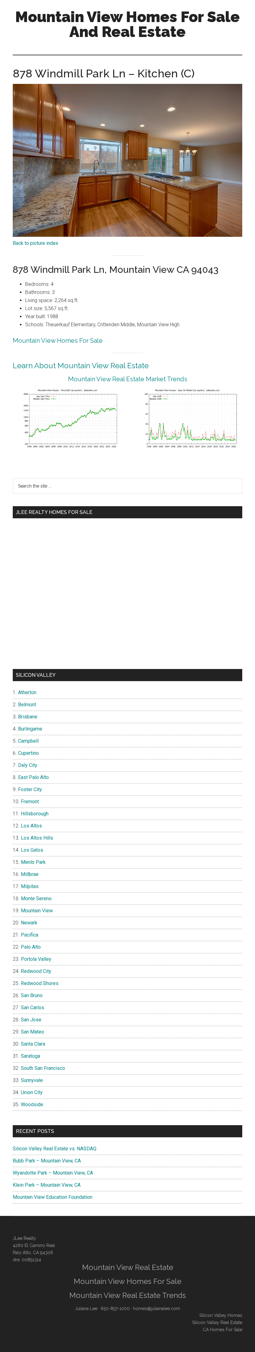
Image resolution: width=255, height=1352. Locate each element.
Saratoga (30, 1056)
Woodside (32, 1104)
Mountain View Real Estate (127, 1267)
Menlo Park (33, 862)
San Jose (31, 1020)
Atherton (27, 692)
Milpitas (30, 886)
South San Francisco (43, 1068)
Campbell (28, 741)
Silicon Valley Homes (220, 1315)
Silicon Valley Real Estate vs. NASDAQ (54, 1149)
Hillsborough (35, 814)
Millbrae (30, 874)
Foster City (30, 789)
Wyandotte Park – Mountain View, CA (53, 1173)
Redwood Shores (39, 983)
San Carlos (32, 1008)
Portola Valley (36, 959)
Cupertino (28, 753)
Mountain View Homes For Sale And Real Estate (127, 24)
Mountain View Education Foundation (52, 1197)
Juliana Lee (86, 1308)
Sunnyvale (32, 1080)
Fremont (30, 801)
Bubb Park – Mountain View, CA (47, 1161)
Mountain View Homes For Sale (58, 340)
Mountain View (37, 911)
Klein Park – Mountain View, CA (47, 1185)
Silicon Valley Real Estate (217, 1322)
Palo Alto (31, 947)
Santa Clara (33, 1044)
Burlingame (30, 729)
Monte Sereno (36, 898)
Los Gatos (32, 850)
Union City (32, 1092)
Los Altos (31, 826)
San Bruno (32, 995)
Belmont (27, 705)
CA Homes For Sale (222, 1329)
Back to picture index (35, 243)
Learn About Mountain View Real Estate (81, 365)
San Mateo (32, 1032)
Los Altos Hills (37, 838)
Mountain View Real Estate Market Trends (127, 379)
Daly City (27, 765)
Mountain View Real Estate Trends (127, 1295)
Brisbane (27, 717)
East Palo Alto (33, 777)
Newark (29, 923)
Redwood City (36, 971)
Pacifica (29, 935)
